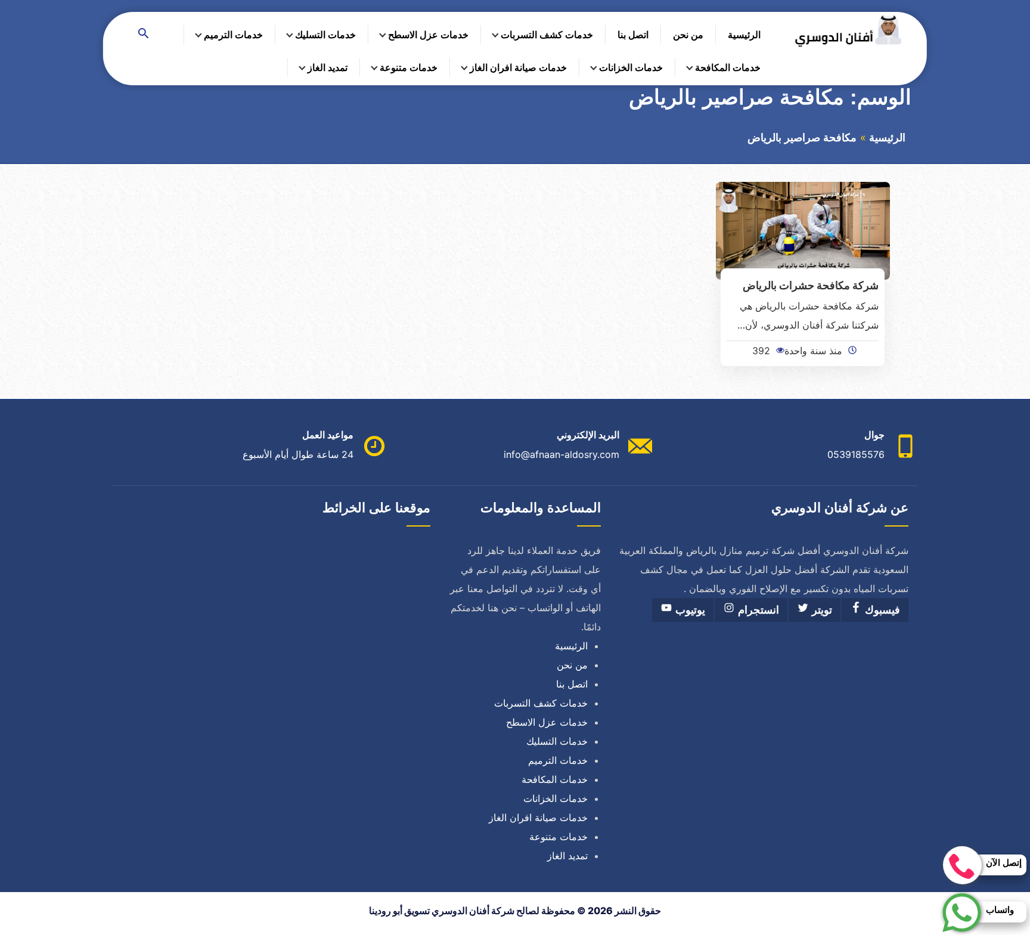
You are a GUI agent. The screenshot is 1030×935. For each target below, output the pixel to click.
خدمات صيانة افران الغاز (518, 67)
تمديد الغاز (328, 67)
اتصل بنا (633, 35)
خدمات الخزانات (631, 67)
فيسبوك (881, 610)
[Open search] (143, 34)
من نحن (688, 35)
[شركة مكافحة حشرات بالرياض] (803, 230)
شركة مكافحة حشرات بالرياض (811, 285)
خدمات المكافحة (728, 67)
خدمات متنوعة (409, 67)
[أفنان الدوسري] (848, 31)
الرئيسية (744, 35)
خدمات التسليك (325, 35)
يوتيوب (688, 610)
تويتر (820, 610)
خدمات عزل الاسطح (428, 35)
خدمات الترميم (233, 35)
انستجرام (757, 610)
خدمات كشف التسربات (547, 35)
